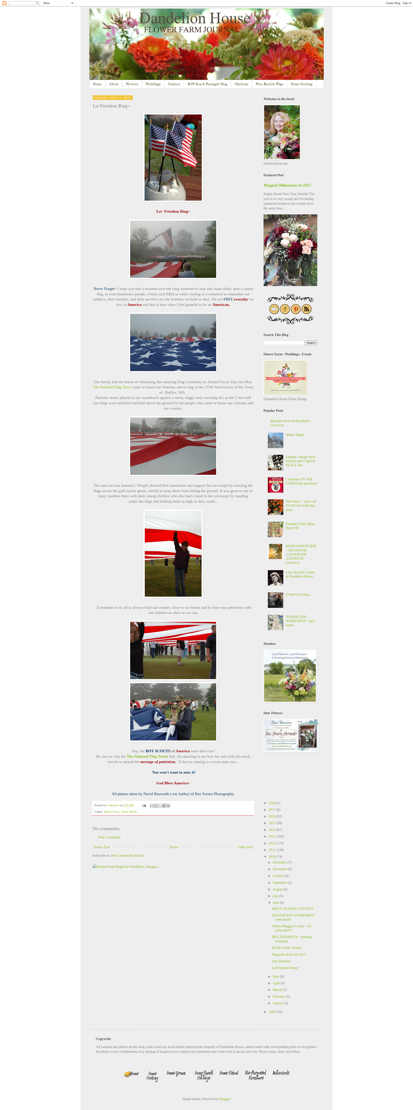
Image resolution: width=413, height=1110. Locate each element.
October (279, 876)
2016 (272, 816)
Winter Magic (295, 435)
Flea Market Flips (269, 84)
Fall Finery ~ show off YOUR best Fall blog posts (301, 505)
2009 (272, 1012)
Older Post (245, 847)
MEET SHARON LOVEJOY (293, 908)
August (278, 889)
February (279, 996)
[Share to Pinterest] (168, 805)
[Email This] (152, 805)
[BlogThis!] (156, 805)
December (280, 862)
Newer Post (102, 847)
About (114, 84)
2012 (272, 843)
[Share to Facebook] (164, 805)
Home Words (129, 811)
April (277, 983)
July (276, 896)
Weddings (153, 84)
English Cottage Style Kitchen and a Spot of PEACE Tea (300, 461)
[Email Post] (144, 805)
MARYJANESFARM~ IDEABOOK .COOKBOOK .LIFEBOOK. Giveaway (301, 554)
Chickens (241, 84)
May (276, 976)
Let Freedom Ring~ (285, 968)
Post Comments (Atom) (127, 855)
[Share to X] (160, 805)
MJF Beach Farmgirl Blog (207, 84)
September (280, 882)
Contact (174, 84)
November (280, 869)
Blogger (224, 1099)
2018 (272, 803)
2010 (272, 856)
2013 (272, 836)
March (277, 990)
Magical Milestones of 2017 (287, 185)
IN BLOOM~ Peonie (286, 948)
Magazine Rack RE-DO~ (289, 954)
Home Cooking (302, 84)
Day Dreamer (281, 961)
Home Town (111, 811)
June (276, 902)
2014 (272, 829)
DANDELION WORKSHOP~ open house (300, 621)
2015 (272, 823)
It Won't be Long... (298, 594)
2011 (272, 850)
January (278, 1003)
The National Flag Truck (112, 387)
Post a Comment (109, 837)
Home (97, 84)
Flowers (132, 84)
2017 (272, 809)
